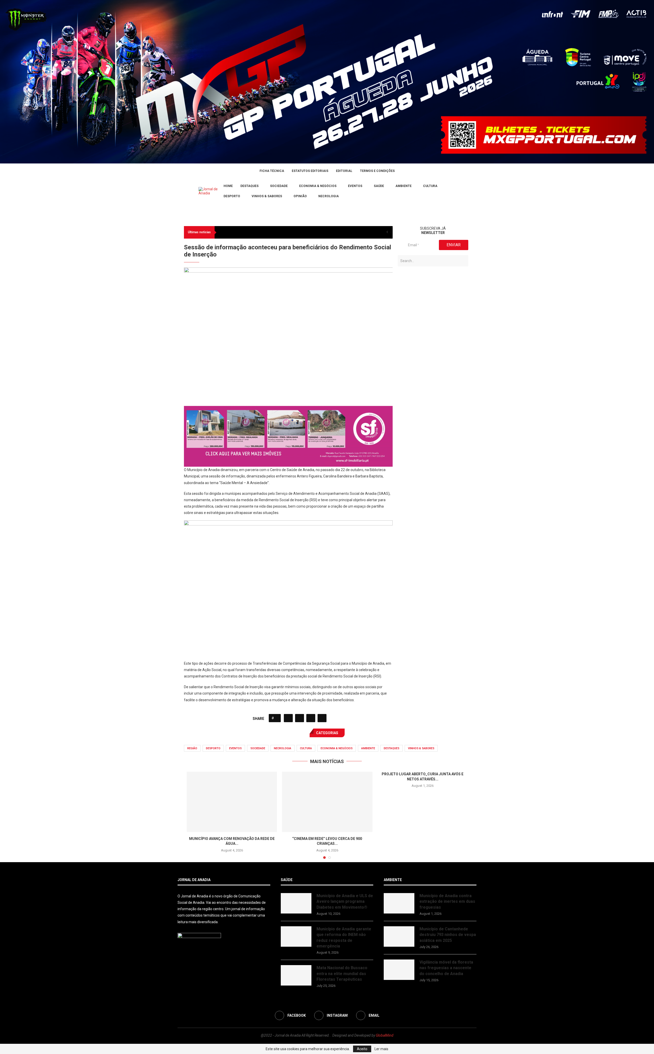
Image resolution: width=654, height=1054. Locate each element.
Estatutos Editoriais (310, 171)
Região (192, 748)
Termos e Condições (377, 171)
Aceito (362, 1049)
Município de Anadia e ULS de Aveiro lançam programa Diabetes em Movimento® (345, 901)
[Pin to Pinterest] (310, 718)
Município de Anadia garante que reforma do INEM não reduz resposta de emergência (344, 937)
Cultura (430, 186)
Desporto (232, 196)
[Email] (191, 191)
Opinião (300, 196)
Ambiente (403, 186)
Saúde (379, 186)
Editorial (344, 171)
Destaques (249, 186)
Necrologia (328, 196)
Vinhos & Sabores (267, 196)
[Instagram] (185, 191)
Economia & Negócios (317, 186)
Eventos (355, 186)
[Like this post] (276, 718)
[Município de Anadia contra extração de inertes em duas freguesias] (399, 903)
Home (228, 186)
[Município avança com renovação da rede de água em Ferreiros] (232, 802)
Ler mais (381, 1049)
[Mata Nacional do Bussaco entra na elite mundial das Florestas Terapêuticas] (296, 975)
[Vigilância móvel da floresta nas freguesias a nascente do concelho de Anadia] (399, 969)
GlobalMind (384, 1035)
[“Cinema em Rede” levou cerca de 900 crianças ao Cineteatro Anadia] (327, 802)
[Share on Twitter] (299, 718)
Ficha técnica (272, 171)
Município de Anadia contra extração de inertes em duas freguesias (447, 901)
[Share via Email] (322, 718)
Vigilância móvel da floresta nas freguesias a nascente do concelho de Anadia (446, 968)
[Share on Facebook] (288, 718)
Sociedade (279, 186)
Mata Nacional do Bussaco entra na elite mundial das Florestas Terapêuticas (342, 973)
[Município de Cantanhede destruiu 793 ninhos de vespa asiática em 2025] (399, 936)
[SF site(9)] (288, 409)
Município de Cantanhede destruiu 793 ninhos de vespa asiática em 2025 (447, 935)
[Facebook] (179, 191)
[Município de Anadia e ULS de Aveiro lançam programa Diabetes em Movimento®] (296, 903)
